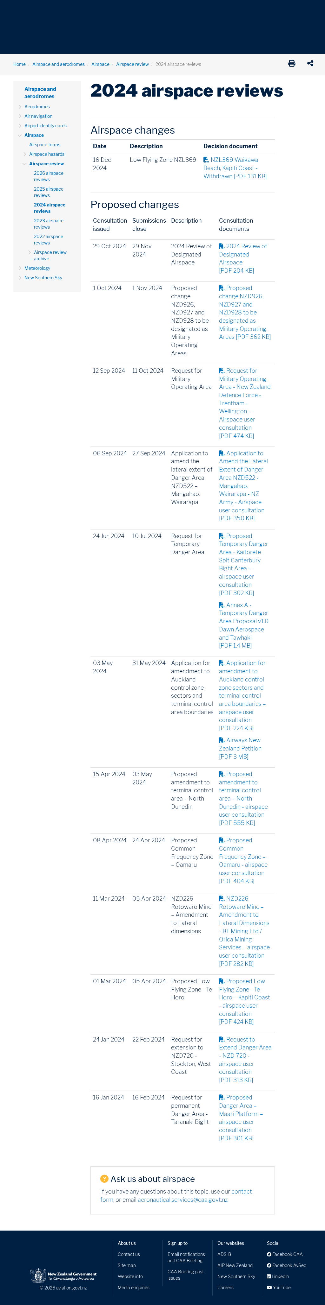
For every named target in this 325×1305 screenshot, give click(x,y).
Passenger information (207, 9)
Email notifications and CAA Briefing (186, 1257)
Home (19, 64)
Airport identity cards (45, 125)
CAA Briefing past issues (186, 1275)
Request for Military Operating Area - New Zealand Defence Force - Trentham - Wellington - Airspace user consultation (245, 403)
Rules (247, 9)
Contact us (129, 1254)
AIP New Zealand (235, 1265)
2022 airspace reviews (48, 239)
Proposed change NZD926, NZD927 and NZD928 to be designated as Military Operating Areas (245, 312)
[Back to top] (307, 1287)
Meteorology (37, 268)
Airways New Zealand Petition (240, 748)
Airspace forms (44, 144)
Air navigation (38, 116)
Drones (106, 9)
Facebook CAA (287, 1254)
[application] (311, 64)
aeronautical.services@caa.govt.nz (183, 1199)
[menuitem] (23, 11)
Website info (130, 1276)
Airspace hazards (46, 154)
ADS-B (224, 1254)
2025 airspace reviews (48, 192)
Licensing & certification (149, 9)
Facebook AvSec (288, 1265)
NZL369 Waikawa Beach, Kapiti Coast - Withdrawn (235, 167)
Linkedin (280, 1276)
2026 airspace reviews (48, 176)
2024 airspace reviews (49, 208)
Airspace (100, 64)
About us (127, 1243)
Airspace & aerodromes (64, 9)
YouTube (281, 1287)
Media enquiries (133, 1287)
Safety (270, 9)
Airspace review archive (50, 255)
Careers (225, 1287)
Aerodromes (37, 106)
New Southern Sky (43, 277)
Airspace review (132, 64)
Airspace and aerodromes (58, 64)
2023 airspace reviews (48, 224)
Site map (127, 1265)
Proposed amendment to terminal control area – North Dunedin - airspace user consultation (243, 798)
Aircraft (21, 9)
